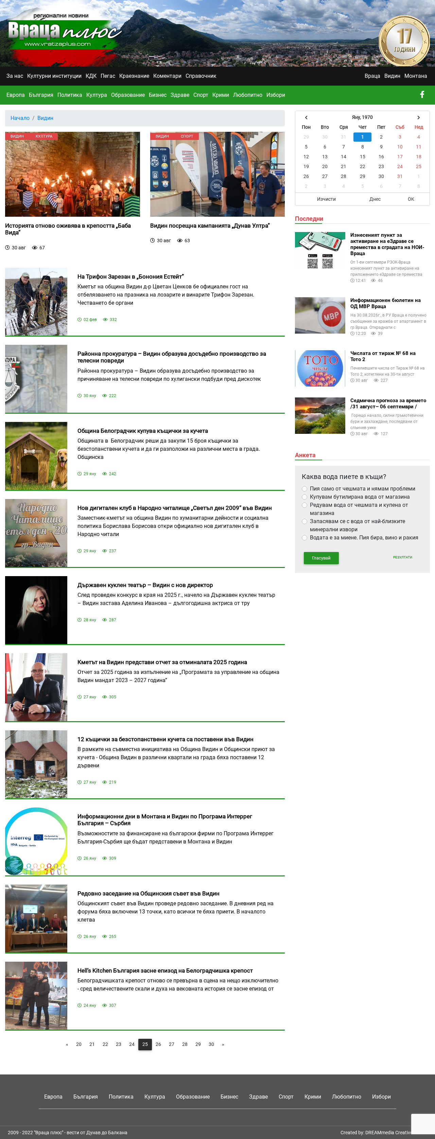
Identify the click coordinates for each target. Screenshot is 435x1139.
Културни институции (54, 76)
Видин (392, 76)
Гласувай (321, 557)
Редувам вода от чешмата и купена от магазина (359, 509)
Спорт (200, 95)
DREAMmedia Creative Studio (396, 1132)
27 (171, 1044)
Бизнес (158, 95)
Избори (275, 95)
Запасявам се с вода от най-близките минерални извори (357, 525)
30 (211, 1044)
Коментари (167, 76)
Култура (96, 95)
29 (198, 1044)
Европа (15, 95)
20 (79, 1044)
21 (92, 1044)
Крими (220, 95)
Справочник (201, 76)
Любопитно (247, 95)
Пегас (108, 76)
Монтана (415, 76)
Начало (20, 118)
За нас (14, 76)
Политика (69, 95)
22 (105, 1044)
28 (185, 1044)
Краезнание (134, 76)
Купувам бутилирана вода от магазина (360, 497)
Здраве (180, 95)
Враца (372, 76)
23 (118, 1044)
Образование (128, 95)
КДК (91, 76)
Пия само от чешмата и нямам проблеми (362, 488)
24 (132, 1044)
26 (158, 1044)
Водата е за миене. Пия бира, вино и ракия (364, 537)
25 (145, 1044)
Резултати (402, 557)
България (41, 95)
